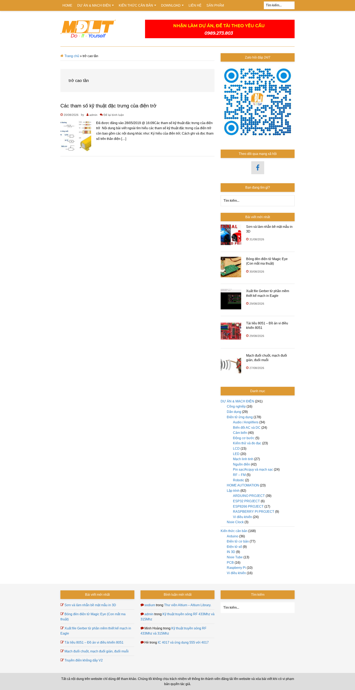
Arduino (232, 536)
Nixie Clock (235, 522)
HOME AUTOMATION (243, 485)
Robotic (238, 480)
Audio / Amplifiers (245, 422)
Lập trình (233, 490)
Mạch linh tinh (243, 459)
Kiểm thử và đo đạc (247, 443)
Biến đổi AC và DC (246, 427)
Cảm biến (240, 432)
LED (236, 454)
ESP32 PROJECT (246, 501)
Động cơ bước (244, 438)
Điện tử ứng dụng (240, 417)
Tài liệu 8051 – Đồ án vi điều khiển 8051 (94, 642)
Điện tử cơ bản (238, 541)
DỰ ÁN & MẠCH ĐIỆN (237, 401)
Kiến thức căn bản (234, 531)
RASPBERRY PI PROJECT (253, 511)
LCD (236, 448)
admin (148, 614)
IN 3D (231, 552)
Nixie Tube (235, 557)
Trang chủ (72, 56)
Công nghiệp (236, 406)
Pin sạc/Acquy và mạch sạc (253, 469)
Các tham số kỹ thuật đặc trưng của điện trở (108, 105)
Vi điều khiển (242, 517)
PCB (230, 562)
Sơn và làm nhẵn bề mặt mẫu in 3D (90, 605)
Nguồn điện (241, 464)
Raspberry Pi (236, 567)
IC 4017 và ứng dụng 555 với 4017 (183, 642)
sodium (149, 605)
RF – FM (239, 475)
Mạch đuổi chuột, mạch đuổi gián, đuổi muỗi (97, 651)
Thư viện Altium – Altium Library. (187, 605)
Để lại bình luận (114, 114)
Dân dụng (234, 412)
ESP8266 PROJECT (248, 506)
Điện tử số (234, 546)
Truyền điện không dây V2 (84, 660)
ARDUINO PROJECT (249, 496)
